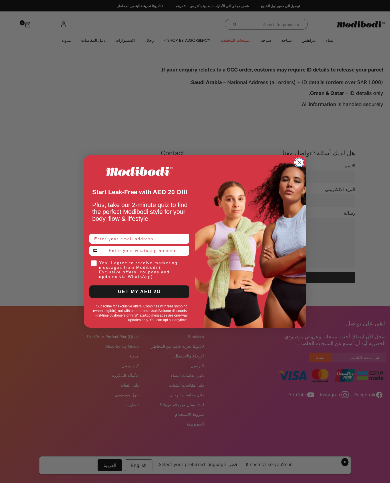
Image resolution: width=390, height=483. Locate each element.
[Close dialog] (299, 162)
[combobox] (98, 250)
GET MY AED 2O (139, 291)
